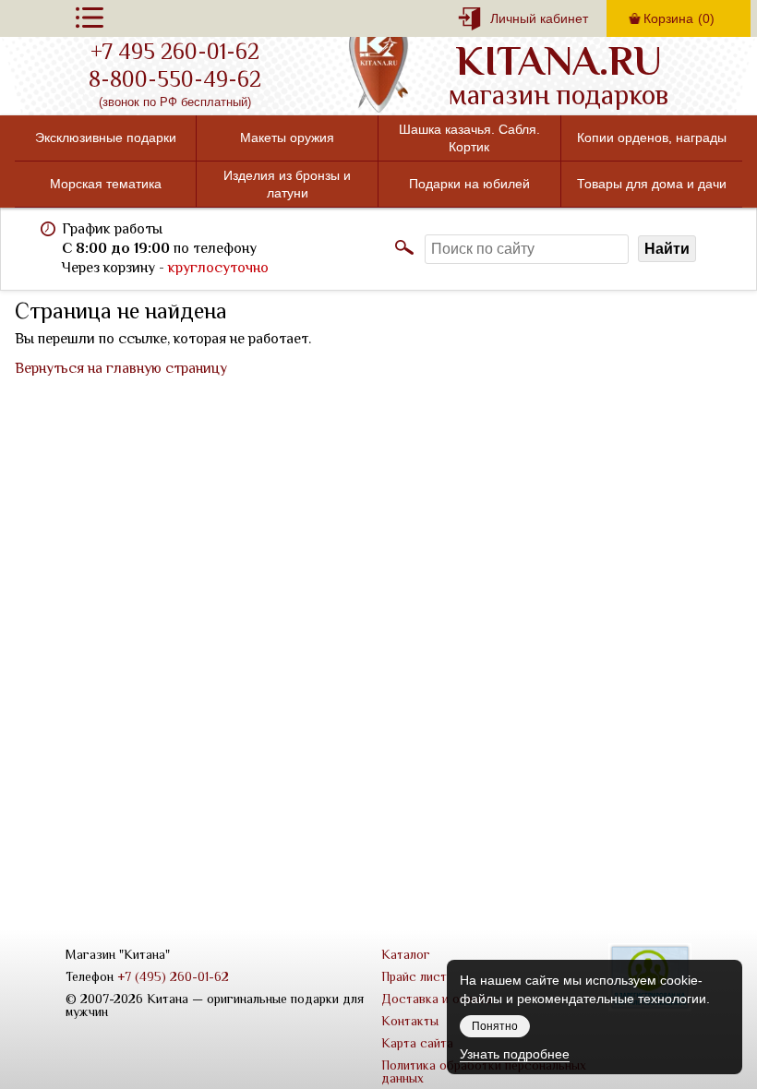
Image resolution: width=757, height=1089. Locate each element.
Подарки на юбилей (469, 183)
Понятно (495, 1026)
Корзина (679, 18)
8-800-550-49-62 (175, 79)
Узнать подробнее (515, 1054)
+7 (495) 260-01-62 (173, 976)
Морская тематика (106, 183)
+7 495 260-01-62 (174, 52)
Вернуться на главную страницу (121, 368)
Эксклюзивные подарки (105, 137)
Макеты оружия (287, 137)
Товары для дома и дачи (652, 183)
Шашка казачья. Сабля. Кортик (469, 137)
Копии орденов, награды (652, 137)
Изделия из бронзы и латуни (287, 183)
